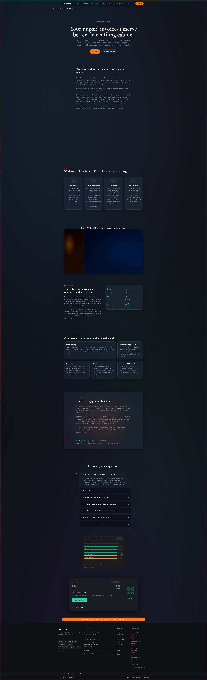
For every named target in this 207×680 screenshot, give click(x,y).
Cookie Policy (146, 677)
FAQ (114, 3)
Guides (102, 3)
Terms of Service (137, 677)
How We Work (93, 654)
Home (54, 8)
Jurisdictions (94, 3)
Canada (134, 659)
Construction (120, 639)
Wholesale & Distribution (120, 643)
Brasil (133, 662)
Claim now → (122, 619)
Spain (133, 638)
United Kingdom (136, 641)
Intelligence (120, 3)
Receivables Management (91, 644)
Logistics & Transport (122, 637)
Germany (134, 632)
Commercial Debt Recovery (91, 632)
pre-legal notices (115, 192)
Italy (133, 636)
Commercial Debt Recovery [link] (72, 8)
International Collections (90, 634)
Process (109, 3)
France (134, 634)
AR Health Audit (88, 647)
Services (78, 3)
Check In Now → (79, 600)
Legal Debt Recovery (89, 637)
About (86, 654)
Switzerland (135, 645)
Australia (134, 664)
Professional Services (122, 647)
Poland (134, 648)
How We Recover (109, 51)
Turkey (133, 652)
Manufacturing (121, 632)
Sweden (134, 650)
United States (135, 657)
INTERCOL (67, 4)
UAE (133, 655)
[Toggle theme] (133, 3)
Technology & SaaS (122, 634)
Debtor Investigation (89, 639)
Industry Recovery (89, 642)
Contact (139, 3)
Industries (85, 3)
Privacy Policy (127, 677)
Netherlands (135, 643)
